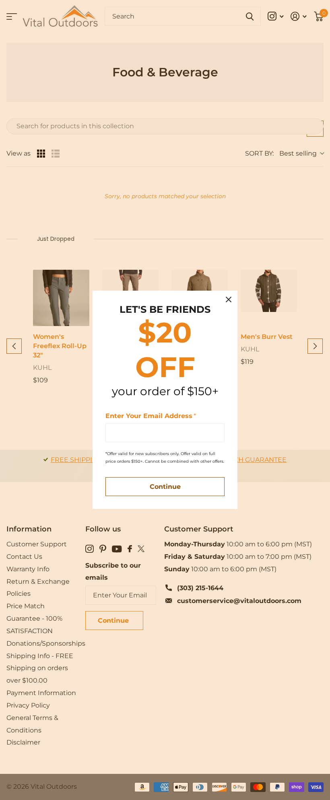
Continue (165, 487)
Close (228, 299)
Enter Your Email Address (150, 416)
